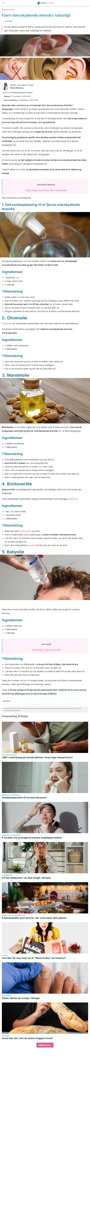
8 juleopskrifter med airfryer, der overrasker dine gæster (34, 917)
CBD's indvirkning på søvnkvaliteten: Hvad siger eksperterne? (37, 757)
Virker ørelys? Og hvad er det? (46, 650)
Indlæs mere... (45, 1045)
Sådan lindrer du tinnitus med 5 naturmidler (46, 190)
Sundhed (5, 1036)
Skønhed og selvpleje (11, 795)
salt (17, 277)
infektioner (73, 499)
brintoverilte (25, 531)
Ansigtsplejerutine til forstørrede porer (24, 797)
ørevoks (31, 545)
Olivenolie (6, 323)
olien (40, 466)
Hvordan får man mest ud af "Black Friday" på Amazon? (34, 958)
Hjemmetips (7, 875)
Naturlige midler (8, 10)
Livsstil (5, 955)
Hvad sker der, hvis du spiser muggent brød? (27, 1038)
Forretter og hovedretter (13, 915)
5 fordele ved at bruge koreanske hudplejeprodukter (32, 837)
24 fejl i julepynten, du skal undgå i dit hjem (26, 877)
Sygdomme (6, 995)
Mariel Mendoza (17, 88)
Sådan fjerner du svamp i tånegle (21, 998)
